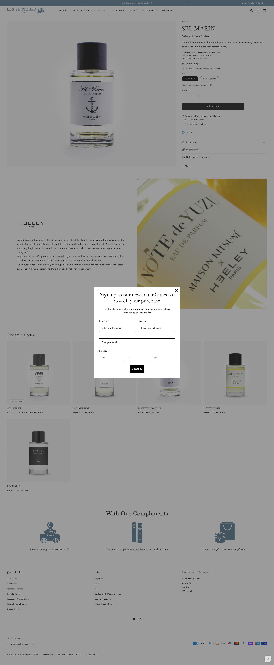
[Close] (176, 290)
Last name (143, 321)
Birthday (103, 350)
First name (104, 321)
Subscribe (137, 369)
